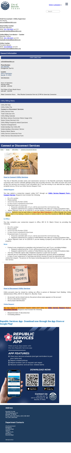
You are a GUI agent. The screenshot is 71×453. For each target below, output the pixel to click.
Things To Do (9, 432)
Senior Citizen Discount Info (10, 120)
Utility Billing (5, 101)
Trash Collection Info (8, 114)
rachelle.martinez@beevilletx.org (10, 31)
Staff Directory (35, 57)
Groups (8, 149)
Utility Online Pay (6, 107)
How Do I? (8, 433)
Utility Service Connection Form (11, 133)
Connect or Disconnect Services (12, 109)
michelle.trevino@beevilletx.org (10, 40)
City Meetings (10, 429)
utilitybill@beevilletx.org (7, 61)
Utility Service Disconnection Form (12, 136)
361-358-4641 (8, 29)
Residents (9, 427)
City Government (11, 426)
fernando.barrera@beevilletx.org (10, 48)
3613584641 (8, 47)
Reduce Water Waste (8, 131)
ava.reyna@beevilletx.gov (8, 22)
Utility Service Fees (7, 111)
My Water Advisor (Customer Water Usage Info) (16, 118)
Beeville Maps (10, 435)
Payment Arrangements (8, 125)
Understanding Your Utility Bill (10, 127)
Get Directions (5, 77)
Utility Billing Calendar (8, 116)
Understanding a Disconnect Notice (12, 129)
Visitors (8, 430)
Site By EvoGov (9, 439)
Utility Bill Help (6, 105)
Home (1, 149)
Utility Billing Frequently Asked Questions (14, 122)
